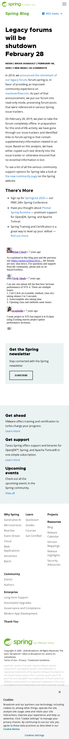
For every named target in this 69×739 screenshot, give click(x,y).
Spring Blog (17, 13)
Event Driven (12, 536)
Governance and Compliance (22, 608)
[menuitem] (64, 4)
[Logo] (19, 4)
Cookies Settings (34, 735)
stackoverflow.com (17, 93)
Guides (30, 525)
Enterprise (11, 592)
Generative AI (12, 520)
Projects (52, 514)
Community (12, 574)
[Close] (59, 692)
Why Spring (11, 514)
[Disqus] (31, 288)
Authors (9, 585)
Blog (50, 527)
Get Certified (34, 536)
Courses (31, 530)
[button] (64, 4)
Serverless (10, 556)
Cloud (7, 541)
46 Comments (38, 68)
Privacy (22, 660)
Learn (29, 514)
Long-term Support (16, 597)
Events (8, 579)
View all (10, 493)
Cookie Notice (11, 729)
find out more (19, 236)
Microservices (12, 525)
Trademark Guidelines (39, 660)
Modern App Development (21, 613)
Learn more (12, 431)
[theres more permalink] (3, 190)
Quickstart (32, 520)
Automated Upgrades (17, 603)
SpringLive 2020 (35, 198)
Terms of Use (10, 660)
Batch (7, 561)
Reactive (9, 530)
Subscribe (21, 375)
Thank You (11, 621)
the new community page (21, 176)
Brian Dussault (25, 63)
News (9, 63)
